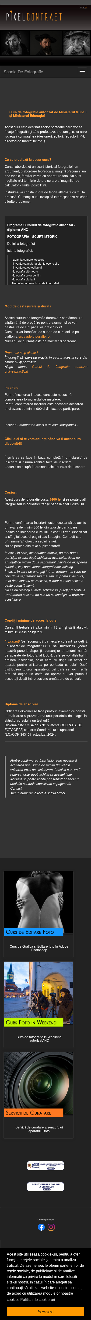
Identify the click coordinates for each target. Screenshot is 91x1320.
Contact (68, 536)
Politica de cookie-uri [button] (37, 1300)
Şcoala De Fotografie (23, 71)
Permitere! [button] (46, 1311)
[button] (7, 43)
